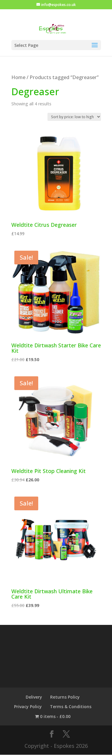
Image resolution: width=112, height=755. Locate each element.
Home (18, 77)
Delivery (34, 697)
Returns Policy (65, 697)
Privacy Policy (28, 706)
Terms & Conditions (70, 706)
